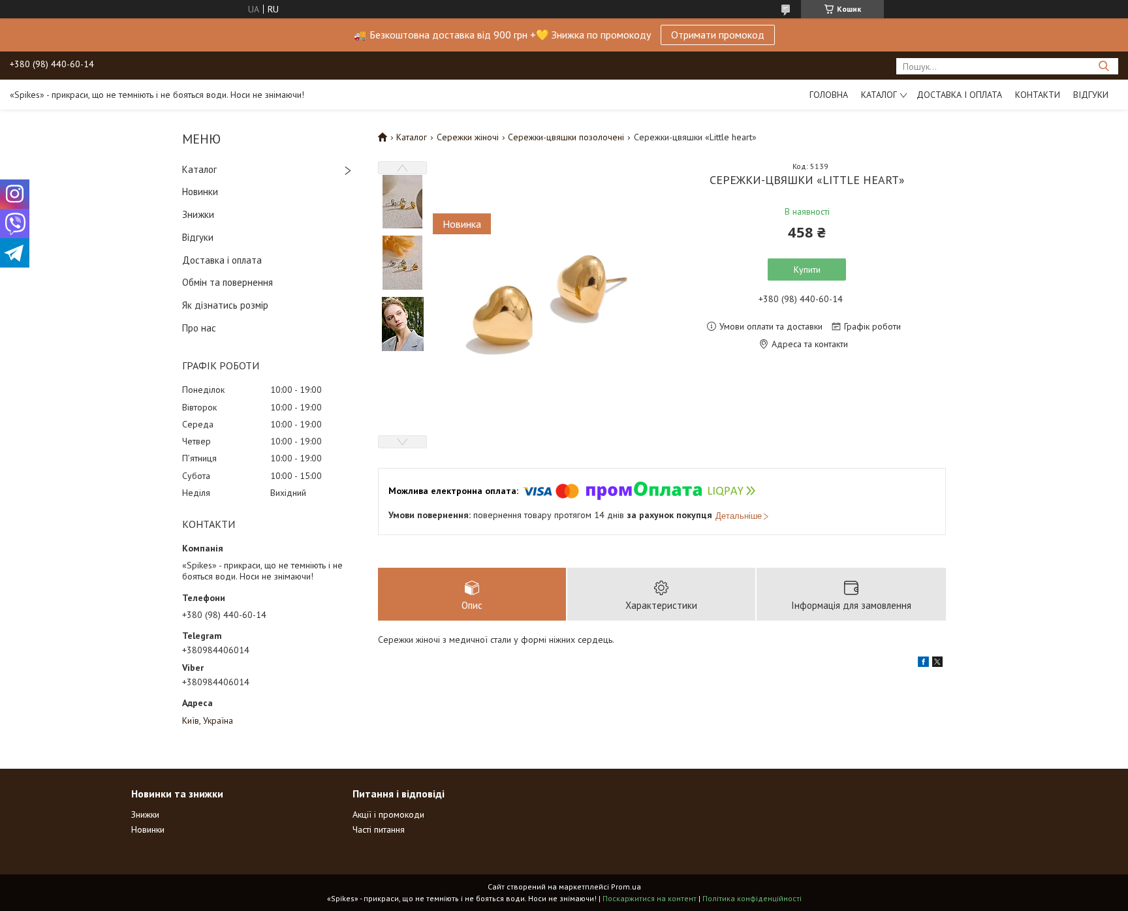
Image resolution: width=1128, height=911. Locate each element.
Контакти (1037, 94)
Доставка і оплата (959, 94)
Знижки (198, 214)
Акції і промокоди (388, 814)
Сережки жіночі (468, 137)
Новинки (200, 191)
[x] (937, 664)
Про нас (199, 328)
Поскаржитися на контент (650, 898)
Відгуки (1090, 94)
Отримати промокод (717, 34)
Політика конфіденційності (752, 898)
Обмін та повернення (227, 282)
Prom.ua (626, 886)
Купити (807, 269)
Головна (828, 94)
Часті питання (378, 829)
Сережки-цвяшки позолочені (566, 137)
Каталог (879, 94)
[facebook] (923, 664)
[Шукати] (1103, 66)
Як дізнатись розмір (225, 305)
